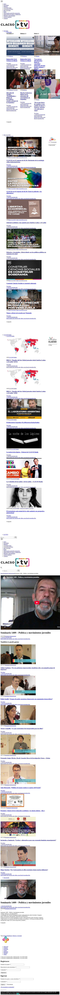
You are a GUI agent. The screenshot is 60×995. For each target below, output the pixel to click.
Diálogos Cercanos (13, 90)
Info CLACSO (9, 136)
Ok (17, 993)
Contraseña (4, 970)
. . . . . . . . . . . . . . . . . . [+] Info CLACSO (52, 144)
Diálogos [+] (23, 33)
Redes (37, 56)
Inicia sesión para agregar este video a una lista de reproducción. (12, 67)
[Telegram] (32, 131)
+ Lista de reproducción (11, 64)
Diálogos (11, 56)
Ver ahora (8, 63)
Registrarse (3, 972)
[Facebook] (32, 124)
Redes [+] (36, 33)
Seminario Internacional (9, 573)
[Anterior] (1, 991)
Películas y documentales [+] (52, 45)
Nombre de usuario (5, 964)
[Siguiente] (2, 991)
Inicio (2, 573)
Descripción (6, 877)
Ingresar (3, 984)
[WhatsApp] (32, 128)
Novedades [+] (10, 33)
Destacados (9, 32)
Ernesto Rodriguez (7, 935)
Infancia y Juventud (17, 935)
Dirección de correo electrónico (8, 967)
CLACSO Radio (10, 336)
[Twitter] (32, 126)
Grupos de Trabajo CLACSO (27, 508)
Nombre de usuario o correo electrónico (10, 979)
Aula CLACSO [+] (52, 40)
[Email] (32, 133)
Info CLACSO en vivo (21, 157)
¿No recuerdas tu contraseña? (7, 987)
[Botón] (1, 910)
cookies (7, 992)
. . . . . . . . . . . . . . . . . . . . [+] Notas (53, 344)
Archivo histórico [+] (53, 50)
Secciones (6, 30)
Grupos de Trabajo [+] (53, 36)
